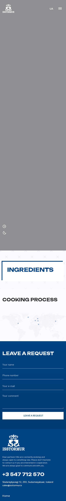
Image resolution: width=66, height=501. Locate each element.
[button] (60, 9)
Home (6, 495)
